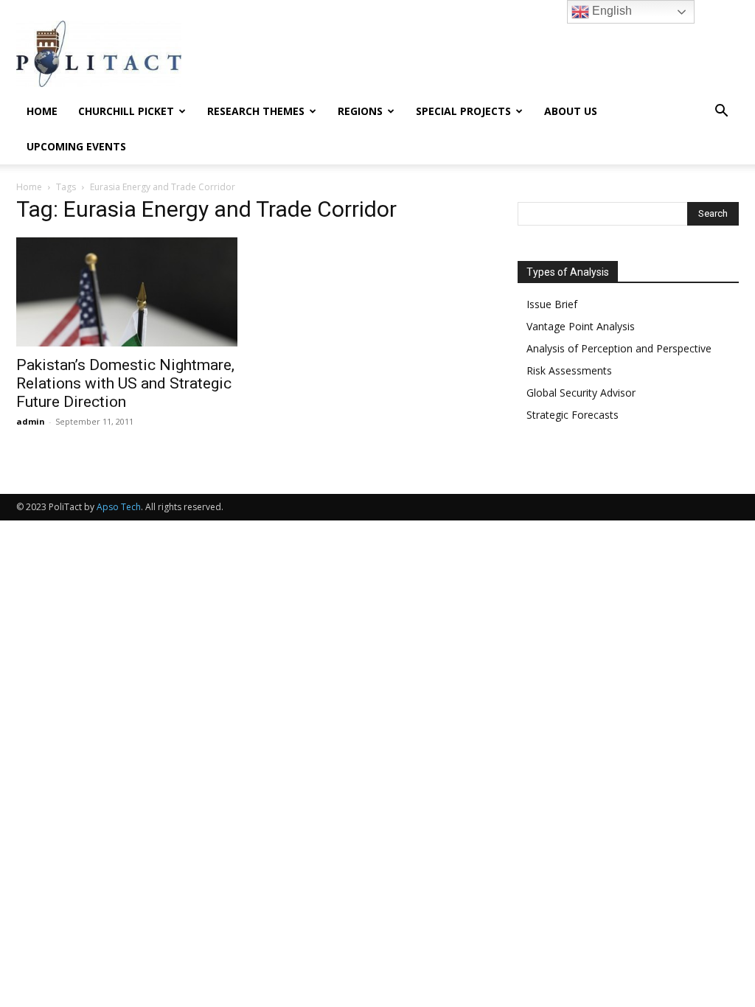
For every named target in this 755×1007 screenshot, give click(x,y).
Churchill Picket (126, 111)
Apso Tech (119, 507)
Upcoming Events (76, 146)
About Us (570, 111)
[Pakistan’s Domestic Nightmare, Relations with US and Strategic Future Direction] (126, 291)
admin (30, 421)
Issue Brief (551, 304)
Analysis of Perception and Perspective (618, 348)
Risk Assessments (569, 370)
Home (42, 111)
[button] (721, 112)
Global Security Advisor (581, 393)
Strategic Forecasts (572, 415)
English (610, 10)
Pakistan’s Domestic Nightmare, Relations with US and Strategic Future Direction (125, 383)
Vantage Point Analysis (580, 326)
